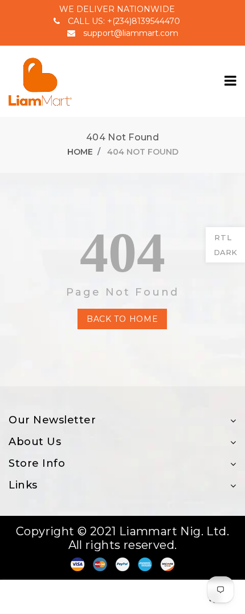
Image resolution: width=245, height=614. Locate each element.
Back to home (122, 319)
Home (80, 152)
